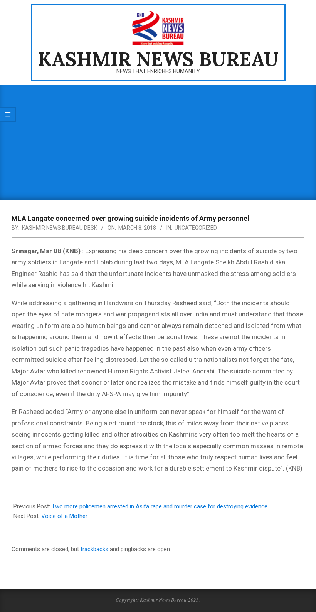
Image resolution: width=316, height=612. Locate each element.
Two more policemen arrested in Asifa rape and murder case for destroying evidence (159, 506)
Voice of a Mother (64, 516)
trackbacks (94, 549)
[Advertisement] (158, 143)
